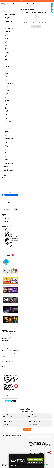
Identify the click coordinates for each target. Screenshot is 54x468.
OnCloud (7, 100)
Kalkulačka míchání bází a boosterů (11, 240)
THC (6, 136)
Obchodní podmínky (8, 234)
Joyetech (7, 77)
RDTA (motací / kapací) (9, 28)
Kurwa (6, 87)
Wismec (6, 159)
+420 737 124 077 (7, 218)
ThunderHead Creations (9, 138)
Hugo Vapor (7, 70)
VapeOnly (7, 146)
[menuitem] (17, 4)
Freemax (7, 63)
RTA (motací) (7, 24)
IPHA (6, 75)
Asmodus (7, 42)
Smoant (6, 120)
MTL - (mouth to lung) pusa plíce (8, 333)
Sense (6, 117)
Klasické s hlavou (8, 23)
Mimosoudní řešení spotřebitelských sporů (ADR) (11, 239)
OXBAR (6, 104)
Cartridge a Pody (8, 31)
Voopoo (6, 156)
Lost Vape (7, 91)
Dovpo (6, 55)
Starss (6, 127)
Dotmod (6, 53)
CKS (6, 48)
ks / (10, 202)
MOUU (6, 96)
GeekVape (7, 66)
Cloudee (6, 49)
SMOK (6, 122)
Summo (6, 129)
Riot (6, 114)
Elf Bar (6, 59)
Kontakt (6, 229)
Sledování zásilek (8, 247)
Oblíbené (6, 233)
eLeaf (6, 58)
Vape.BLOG (7, 244)
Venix (6, 152)
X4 (5, 160)
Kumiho (6, 86)
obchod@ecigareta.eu (8, 217)
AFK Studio (7, 37)
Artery (6, 41)
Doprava (6, 231)
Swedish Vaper (8, 132)
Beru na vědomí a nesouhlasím (35, 462)
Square (6, 125)
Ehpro (6, 56)
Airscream (7, 38)
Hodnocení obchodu (8, 245)
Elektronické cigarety (8, 13)
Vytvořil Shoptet (49, 464)
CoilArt (6, 51)
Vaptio (6, 149)
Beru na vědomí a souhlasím (35, 459)
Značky (5, 172)
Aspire (6, 44)
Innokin (6, 73)
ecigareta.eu (6, 221)
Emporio (6, 60)
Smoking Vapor (8, 121)
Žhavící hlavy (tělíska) (9, 163)
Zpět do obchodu (35, 26)
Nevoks (6, 97)
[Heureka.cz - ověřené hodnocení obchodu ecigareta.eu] (10, 262)
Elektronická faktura (8, 242)
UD (5, 139)
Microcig (6, 93)
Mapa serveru (7, 243)
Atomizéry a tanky (7, 20)
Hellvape (6, 68)
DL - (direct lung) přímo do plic (8, 335)
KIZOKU (6, 84)
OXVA (6, 105)
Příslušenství (6, 166)
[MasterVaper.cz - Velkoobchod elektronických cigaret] (10, 401)
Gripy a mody (6, 16)
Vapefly (6, 145)
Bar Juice (7, 46)
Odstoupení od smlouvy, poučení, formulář (11, 237)
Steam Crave (7, 128)
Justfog (6, 79)
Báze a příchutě (7, 18)
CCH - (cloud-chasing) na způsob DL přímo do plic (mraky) (9, 338)
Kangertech (7, 82)
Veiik (6, 150)
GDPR (5, 241)
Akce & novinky (7, 11)
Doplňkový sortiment (8, 169)
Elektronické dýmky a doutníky (9, 14)
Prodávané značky (8, 246)
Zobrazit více (27, 429)
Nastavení (13, 465)
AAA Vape (7, 32)
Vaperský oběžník (8, 248)
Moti (6, 94)
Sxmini (6, 134)
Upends (6, 141)
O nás (6, 228)
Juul (6, 80)
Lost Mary (7, 90)
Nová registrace (5, 189)
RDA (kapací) (7, 27)
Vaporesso (7, 148)
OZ (5, 107)
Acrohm (6, 34)
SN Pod (6, 124)
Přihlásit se (6, 187)
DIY (4, 167)
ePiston (6, 62)
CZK (33, 3)
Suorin (6, 131)
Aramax (6, 39)
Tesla (6, 135)
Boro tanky (7, 25)
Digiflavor (7, 52)
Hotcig (6, 69)
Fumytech (7, 65)
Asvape (6, 45)
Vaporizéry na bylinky (9, 30)
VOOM (6, 155)
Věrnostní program (8, 230)
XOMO (6, 162)
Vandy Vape (7, 143)
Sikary (6, 118)
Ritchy (6, 115)
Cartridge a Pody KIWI (9, 83)
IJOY (6, 72)
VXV (6, 157)
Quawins (6, 111)
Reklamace (7, 235)
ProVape (6, 110)
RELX (6, 113)
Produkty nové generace (8, 170)
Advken (6, 35)
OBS (6, 98)
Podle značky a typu (8, 21)
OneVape (7, 101)
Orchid (6, 103)
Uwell (6, 142)
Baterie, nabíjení (7, 165)
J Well (6, 76)
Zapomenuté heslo (5, 191)
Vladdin (6, 153)
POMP (6, 108)
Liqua (6, 89)
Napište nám (7, 232)
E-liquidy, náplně (7, 17)
